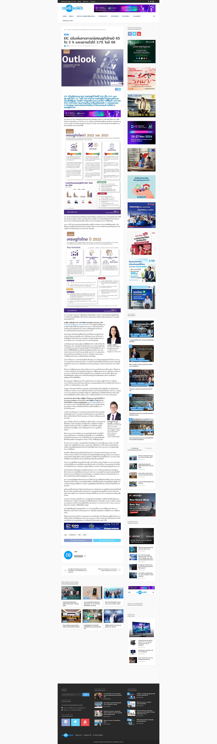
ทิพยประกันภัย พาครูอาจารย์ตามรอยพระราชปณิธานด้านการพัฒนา (71, 626)
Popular (135, 448)
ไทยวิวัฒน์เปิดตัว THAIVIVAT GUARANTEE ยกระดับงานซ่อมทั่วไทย (92, 626)
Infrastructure (136, 432)
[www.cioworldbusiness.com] (67, 735)
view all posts (78, 556)
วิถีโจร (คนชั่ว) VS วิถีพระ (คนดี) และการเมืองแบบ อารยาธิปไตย (140, 365)
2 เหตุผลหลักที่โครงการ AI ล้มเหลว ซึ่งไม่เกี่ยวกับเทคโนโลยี (141, 341)
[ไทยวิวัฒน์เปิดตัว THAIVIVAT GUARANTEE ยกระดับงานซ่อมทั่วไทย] (92, 616)
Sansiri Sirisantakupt (145, 336)
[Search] (154, 16)
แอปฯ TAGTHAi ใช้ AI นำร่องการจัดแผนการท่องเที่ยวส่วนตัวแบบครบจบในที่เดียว (112, 695)
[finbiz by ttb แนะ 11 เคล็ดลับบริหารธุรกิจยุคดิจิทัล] (131, 704)
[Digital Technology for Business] (72, 8)
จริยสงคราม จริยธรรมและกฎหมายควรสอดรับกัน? (140, 389)
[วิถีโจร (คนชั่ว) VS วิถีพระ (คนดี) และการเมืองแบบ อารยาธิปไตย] (141, 353)
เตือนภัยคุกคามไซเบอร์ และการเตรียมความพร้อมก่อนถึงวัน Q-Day (141, 414)
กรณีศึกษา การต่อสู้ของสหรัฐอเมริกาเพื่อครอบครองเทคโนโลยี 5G (146, 694)
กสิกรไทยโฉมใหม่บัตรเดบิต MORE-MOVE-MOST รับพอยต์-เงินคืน (71, 603)
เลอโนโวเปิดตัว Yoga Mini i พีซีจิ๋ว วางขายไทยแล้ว (145, 651)
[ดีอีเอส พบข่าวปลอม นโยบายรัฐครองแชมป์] (98, 723)
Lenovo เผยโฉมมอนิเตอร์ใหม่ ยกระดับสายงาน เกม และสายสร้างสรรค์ (141, 634)
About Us (85, 1)
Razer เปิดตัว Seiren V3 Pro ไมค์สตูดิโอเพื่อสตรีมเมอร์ (145, 658)
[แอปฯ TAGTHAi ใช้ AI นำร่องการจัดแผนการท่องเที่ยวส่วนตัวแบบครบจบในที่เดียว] (98, 696)
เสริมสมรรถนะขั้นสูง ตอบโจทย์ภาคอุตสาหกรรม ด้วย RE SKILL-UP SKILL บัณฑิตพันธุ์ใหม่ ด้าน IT (146, 712)
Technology (102, 16)
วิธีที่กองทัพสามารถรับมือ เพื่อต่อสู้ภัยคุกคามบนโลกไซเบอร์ (145, 720)
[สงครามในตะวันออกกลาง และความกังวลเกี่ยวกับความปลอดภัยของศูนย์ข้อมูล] (141, 426)
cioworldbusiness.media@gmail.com (76, 708)
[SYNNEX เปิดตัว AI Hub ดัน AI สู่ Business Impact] (113, 616)
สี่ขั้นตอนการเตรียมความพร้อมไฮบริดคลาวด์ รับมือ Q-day (145, 548)
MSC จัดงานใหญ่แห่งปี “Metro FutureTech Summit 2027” (113, 603)
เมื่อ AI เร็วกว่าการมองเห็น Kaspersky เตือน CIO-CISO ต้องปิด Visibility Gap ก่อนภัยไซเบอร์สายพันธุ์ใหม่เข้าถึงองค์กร (145, 557)
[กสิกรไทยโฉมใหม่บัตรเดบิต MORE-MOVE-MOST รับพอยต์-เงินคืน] (71, 593)
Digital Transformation (85, 16)
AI (131, 334)
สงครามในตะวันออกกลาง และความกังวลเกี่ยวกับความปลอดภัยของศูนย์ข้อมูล (141, 438)
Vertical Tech (68, 20)
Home (79, 1)
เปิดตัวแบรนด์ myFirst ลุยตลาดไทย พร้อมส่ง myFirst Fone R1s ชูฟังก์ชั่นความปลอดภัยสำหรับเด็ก (113, 712)
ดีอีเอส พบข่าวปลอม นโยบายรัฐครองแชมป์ (112, 721)
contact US (87, 735)
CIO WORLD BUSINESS (75, 710)
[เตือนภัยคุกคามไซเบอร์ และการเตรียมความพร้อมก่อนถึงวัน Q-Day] (141, 402)
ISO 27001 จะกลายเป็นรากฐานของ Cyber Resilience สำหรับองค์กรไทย (145, 574)
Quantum (148, 407)
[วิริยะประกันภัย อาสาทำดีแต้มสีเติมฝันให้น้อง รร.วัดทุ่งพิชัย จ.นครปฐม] (98, 705)
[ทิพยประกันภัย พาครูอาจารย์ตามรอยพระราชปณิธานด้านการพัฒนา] (71, 616)
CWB (67, 45)
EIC (93, 45)
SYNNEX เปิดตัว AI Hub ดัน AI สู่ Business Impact (113, 626)
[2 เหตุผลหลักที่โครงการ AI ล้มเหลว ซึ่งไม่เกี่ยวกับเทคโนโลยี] (141, 329)
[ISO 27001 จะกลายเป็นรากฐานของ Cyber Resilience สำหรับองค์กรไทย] (133, 575)
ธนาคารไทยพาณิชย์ (93, 402)
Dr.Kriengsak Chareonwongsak (140, 360)
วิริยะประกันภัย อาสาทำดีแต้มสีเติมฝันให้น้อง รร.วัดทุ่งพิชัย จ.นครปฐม (112, 703)
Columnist (136, 16)
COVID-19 (89, 45)
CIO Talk (143, 334)
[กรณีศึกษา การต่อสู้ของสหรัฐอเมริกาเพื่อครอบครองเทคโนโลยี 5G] (131, 696)
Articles (137, 334)
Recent (149, 448)
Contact (93, 1)
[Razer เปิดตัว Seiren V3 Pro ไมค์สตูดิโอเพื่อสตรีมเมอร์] (133, 660)
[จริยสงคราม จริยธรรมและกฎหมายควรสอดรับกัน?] (141, 378)
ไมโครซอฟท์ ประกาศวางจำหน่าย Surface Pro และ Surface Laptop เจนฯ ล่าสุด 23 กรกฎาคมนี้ (145, 643)
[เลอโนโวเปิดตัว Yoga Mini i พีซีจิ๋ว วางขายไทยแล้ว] (133, 652)
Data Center (149, 430)
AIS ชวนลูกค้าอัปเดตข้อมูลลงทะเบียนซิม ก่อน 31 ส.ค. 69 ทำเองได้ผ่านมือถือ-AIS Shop (92, 603)
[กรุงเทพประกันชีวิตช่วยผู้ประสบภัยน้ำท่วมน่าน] (133, 484)
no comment (82, 45)
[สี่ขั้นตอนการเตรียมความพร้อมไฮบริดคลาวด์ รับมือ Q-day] (133, 550)
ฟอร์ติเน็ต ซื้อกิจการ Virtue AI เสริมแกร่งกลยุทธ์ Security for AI (141, 541)
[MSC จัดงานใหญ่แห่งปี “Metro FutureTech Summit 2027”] (113, 593)
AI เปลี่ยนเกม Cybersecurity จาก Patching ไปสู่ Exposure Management (145, 566)
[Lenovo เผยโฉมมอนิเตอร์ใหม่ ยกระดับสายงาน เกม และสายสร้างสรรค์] (141, 629)
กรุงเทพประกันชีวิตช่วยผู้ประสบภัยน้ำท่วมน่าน (146, 482)
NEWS (71, 16)
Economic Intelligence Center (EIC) (74, 324)
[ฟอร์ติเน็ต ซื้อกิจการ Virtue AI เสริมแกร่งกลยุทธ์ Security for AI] (141, 536)
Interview (114, 16)
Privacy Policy (98, 735)
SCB (96, 45)
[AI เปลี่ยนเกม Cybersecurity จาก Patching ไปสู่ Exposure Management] (133, 567)
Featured (125, 16)
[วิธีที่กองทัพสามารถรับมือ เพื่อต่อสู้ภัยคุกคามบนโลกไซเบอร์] (131, 722)
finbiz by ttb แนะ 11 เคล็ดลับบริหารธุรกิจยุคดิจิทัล (144, 702)
